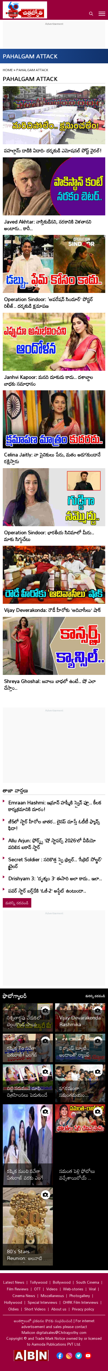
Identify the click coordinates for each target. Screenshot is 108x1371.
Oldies (13, 1309)
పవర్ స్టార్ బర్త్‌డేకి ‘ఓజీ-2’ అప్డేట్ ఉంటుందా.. (47, 891)
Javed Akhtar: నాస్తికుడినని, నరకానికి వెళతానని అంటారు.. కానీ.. (47, 225)
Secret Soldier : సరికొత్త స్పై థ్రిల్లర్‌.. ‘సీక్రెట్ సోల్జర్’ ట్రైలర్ (55, 862)
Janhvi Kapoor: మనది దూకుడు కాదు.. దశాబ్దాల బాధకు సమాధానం (48, 380)
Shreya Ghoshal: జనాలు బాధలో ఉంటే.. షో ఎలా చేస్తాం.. (50, 684)
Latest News (13, 1282)
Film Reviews (18, 1289)
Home (8, 69)
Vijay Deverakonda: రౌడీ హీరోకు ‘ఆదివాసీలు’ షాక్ (52, 610)
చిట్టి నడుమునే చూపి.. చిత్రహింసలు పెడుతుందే (27, 1091)
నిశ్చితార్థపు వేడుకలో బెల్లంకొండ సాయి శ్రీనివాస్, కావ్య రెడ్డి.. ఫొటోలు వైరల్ (24, 1027)
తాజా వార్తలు (15, 790)
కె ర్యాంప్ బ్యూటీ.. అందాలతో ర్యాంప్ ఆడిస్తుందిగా (74, 1054)
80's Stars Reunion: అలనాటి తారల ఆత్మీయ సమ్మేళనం (24, 1261)
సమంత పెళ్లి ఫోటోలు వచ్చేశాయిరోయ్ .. (77, 1174)
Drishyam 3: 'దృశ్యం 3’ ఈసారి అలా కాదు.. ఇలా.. (55, 878)
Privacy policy (83, 1309)
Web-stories (73, 1289)
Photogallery (80, 1295)
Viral (92, 1289)
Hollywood (13, 1302)
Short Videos (35, 1309)
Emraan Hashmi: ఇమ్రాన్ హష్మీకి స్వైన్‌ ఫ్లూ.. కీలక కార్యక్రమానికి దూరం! (55, 805)
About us (58, 1309)
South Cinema (87, 1282)
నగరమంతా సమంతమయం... (74, 1091)
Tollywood (38, 1282)
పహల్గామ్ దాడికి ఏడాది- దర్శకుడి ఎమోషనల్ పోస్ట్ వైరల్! (53, 150)
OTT (37, 1289)
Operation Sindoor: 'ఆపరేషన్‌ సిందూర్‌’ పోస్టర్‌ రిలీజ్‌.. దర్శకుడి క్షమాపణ (48, 302)
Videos (52, 1289)
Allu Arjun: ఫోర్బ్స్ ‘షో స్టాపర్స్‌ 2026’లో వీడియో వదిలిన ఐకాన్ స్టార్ (52, 843)
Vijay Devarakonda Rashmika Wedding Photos (80, 1024)
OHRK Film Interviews (80, 1302)
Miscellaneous (52, 1295)
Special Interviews (42, 1302)
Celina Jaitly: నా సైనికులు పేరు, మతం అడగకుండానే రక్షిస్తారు (52, 457)
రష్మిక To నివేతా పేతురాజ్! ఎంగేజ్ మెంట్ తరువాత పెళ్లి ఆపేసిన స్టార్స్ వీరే (24, 1058)
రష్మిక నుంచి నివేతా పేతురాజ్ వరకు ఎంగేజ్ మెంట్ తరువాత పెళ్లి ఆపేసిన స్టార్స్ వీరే (27, 1181)
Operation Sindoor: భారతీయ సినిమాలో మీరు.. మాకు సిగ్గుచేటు (49, 535)
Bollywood (62, 1282)
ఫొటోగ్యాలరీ (15, 995)
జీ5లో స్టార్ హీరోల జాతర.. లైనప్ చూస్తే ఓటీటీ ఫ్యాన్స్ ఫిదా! (54, 824)
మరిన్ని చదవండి (17, 902)
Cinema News (23, 1295)
